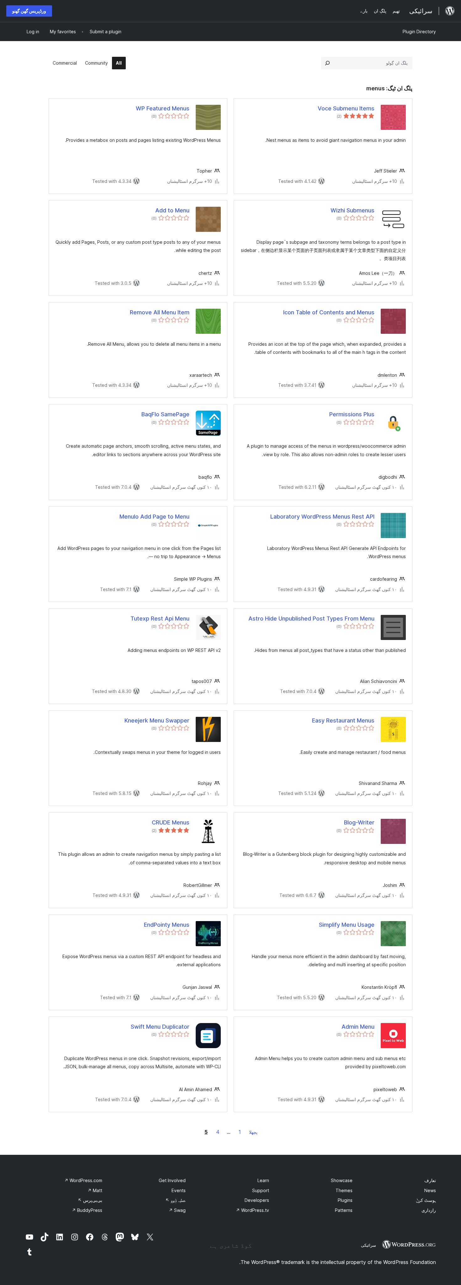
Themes (344, 1190)
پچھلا (253, 1132)
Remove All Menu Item (159, 312)
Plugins (345, 1200)
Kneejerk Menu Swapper (157, 720)
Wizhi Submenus (352, 210)
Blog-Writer (359, 822)
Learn (263, 1180)
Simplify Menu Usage (346, 924)
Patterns (343, 1210)
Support (260, 1190)
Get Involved (172, 1180)
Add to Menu (172, 210)
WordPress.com (83, 1180)
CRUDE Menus (170, 822)
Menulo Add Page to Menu (154, 516)
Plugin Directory (419, 31)
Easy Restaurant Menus (343, 720)
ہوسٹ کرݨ (426, 1200)
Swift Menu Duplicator (160, 1026)
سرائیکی (368, 1245)
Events (179, 1190)
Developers (257, 1200)
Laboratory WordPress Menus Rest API (322, 516)
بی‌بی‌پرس (90, 1200)
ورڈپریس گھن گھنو (29, 10)
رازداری (428, 1210)
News (430, 1190)
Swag (177, 1210)
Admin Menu (358, 1026)
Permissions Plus (351, 414)
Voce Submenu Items (346, 108)
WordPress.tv (252, 1210)
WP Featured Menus (162, 108)
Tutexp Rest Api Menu (159, 618)
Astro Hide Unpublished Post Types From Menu (311, 618)
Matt (94, 1190)
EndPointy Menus (166, 924)
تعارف (430, 1180)
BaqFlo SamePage (165, 414)
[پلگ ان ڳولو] (327, 63)
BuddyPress (87, 1210)
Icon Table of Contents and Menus (328, 312)
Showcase (341, 1180)
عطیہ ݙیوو (175, 1200)
